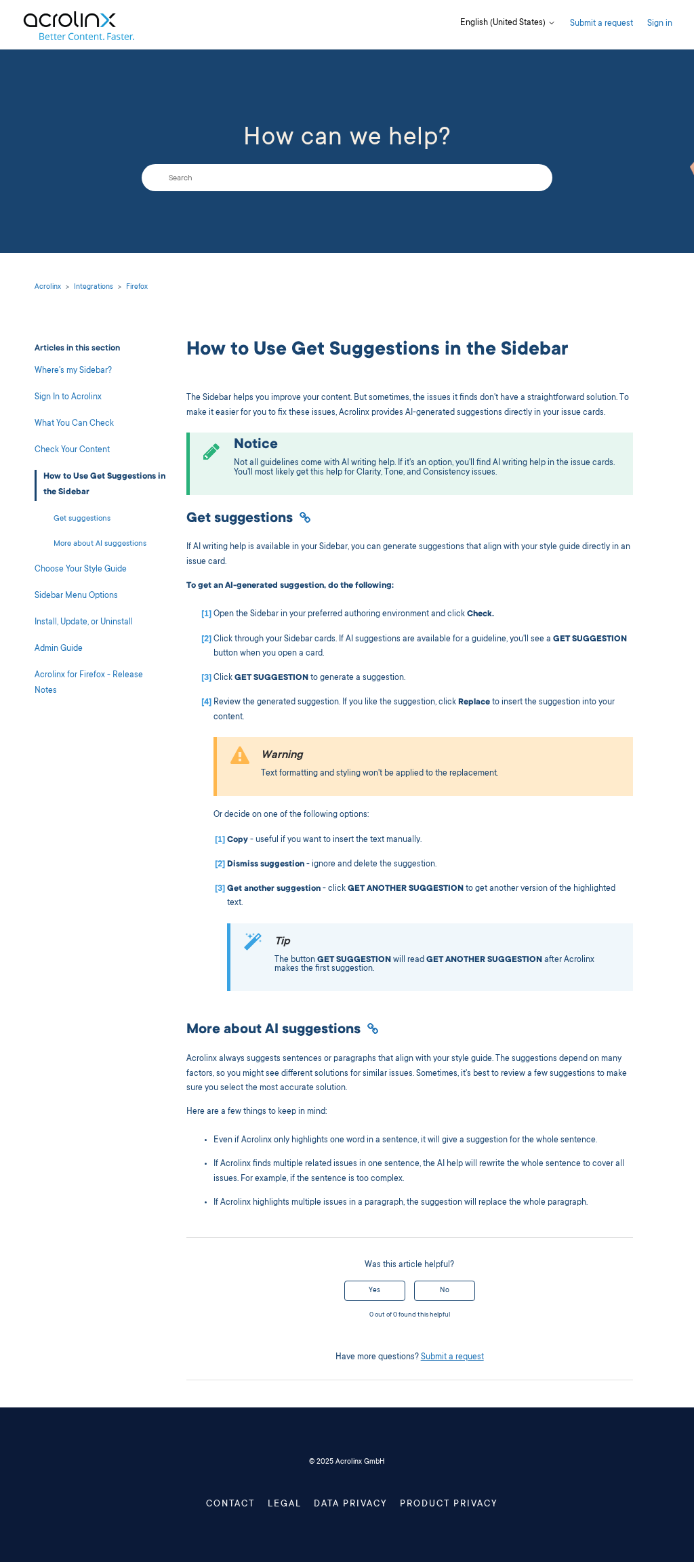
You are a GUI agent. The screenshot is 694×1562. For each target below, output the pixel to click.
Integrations (93, 287)
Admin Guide (59, 649)
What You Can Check (74, 424)
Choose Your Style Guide (81, 569)
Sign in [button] (659, 24)
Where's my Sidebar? (73, 371)
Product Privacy (449, 1504)
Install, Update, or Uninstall (84, 622)
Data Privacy (351, 1504)
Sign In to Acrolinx (68, 397)
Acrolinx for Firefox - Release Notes (89, 683)
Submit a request (601, 24)
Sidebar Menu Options (76, 596)
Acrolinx (48, 287)
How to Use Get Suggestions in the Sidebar (104, 485)
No (444, 1291)
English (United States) (504, 23)
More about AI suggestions (100, 544)
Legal (284, 1504)
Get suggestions (82, 519)
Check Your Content (72, 450)
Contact (230, 1504)
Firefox (137, 287)
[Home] (78, 24)
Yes (374, 1291)
